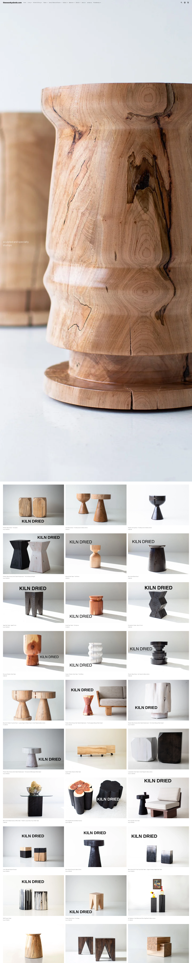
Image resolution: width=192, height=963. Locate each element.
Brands (77, 2)
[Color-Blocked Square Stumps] (33, 846)
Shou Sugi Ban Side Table (134, 820)
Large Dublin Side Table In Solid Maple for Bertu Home (140, 771)
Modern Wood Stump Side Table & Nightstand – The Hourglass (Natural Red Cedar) (84, 723)
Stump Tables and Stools (54, 2)
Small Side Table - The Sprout (72, 625)
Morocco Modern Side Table (9, 674)
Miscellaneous (96, 2)
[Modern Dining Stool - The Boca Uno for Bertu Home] (158, 505)
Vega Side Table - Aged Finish (9, 625)
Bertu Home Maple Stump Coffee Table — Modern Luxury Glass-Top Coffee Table (21, 820)
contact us (89, 2)
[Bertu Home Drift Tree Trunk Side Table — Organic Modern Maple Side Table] (158, 846)
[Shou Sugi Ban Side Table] (158, 798)
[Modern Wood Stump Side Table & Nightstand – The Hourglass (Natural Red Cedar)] (95, 700)
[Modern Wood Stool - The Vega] (95, 895)
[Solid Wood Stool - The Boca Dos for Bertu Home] (95, 505)
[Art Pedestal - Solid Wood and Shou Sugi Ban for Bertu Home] (158, 895)
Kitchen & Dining (37, 2)
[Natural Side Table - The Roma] (95, 553)
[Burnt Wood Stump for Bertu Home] (95, 846)
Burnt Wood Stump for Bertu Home (73, 869)
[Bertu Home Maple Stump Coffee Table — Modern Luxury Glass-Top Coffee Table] (33, 798)
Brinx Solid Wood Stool (133, 576)
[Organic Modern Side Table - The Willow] (95, 651)
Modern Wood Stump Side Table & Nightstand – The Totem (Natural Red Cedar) (146, 723)
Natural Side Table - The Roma (72, 576)
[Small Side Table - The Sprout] (95, 602)
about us (84, 2)
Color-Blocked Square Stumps (10, 869)
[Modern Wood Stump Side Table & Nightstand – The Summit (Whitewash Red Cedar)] (33, 749)
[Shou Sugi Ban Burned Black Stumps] (95, 798)
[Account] (184, 2)
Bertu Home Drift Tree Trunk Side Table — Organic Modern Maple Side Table (145, 869)
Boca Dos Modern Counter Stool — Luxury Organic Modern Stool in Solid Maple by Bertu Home (24, 723)
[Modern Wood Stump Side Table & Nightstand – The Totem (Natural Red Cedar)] (158, 700)
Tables (44, 2)
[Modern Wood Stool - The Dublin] (33, 505)
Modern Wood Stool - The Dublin (10, 527)
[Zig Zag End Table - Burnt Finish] (158, 602)
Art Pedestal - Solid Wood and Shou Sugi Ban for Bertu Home (141, 918)
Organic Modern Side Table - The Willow (74, 674)
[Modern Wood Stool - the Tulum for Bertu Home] (158, 651)
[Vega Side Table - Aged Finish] (33, 602)
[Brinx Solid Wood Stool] (158, 553)
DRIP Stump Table (7, 918)
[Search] (181, 2)
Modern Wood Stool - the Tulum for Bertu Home (138, 674)
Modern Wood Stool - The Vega (72, 918)
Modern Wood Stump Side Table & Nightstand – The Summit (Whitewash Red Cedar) (22, 771)
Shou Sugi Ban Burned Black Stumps (73, 820)
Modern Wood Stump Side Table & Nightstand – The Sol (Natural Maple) (19, 576)
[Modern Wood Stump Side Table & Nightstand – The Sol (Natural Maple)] (33, 553)
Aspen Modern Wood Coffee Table (73, 771)
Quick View (33, 523)
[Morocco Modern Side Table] (33, 651)
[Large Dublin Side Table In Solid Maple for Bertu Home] (158, 749)
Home (24, 2)
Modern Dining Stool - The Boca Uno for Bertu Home (140, 527)
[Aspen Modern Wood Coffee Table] (95, 749)
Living (29, 2)
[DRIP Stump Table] (33, 895)
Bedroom (71, 2)
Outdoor (64, 2)
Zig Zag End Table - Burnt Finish (135, 625)
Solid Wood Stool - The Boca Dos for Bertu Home (76, 527)
